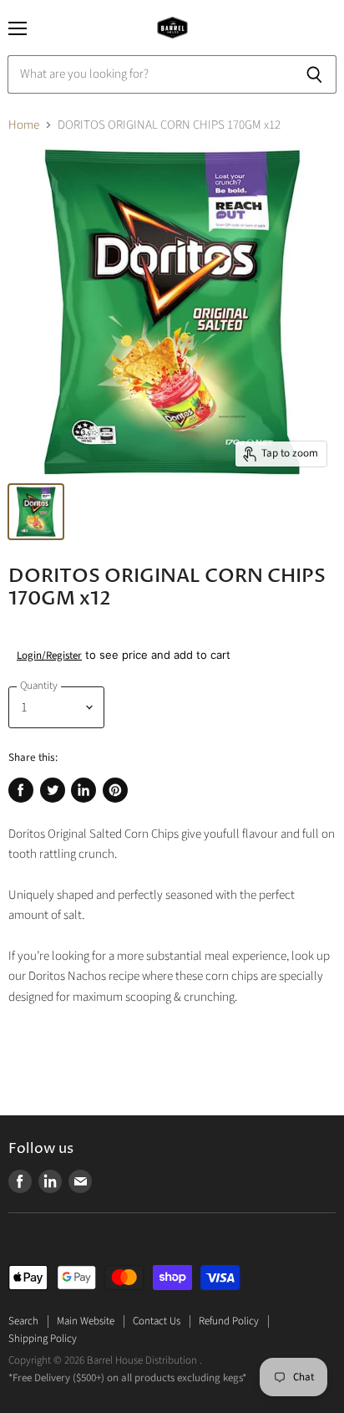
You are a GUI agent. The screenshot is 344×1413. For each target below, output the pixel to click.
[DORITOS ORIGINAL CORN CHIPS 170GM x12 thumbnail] (36, 511)
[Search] (314, 74)
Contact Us (156, 1321)
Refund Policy (229, 1321)
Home (23, 125)
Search (23, 1321)
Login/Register (49, 655)
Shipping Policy (42, 1338)
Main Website (85, 1321)
